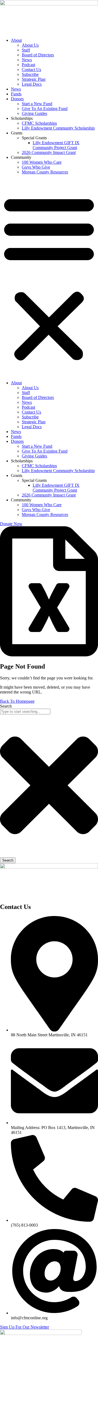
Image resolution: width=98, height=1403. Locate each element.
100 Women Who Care (42, 162)
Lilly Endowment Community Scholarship (58, 128)
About (16, 40)
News (27, 59)
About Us (30, 45)
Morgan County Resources (45, 172)
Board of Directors (38, 55)
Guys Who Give (36, 167)
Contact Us (31, 69)
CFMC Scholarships (39, 123)
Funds (16, 94)
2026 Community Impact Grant (49, 152)
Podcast (28, 64)
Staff (26, 50)
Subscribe (30, 74)
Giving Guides (34, 113)
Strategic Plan (33, 79)
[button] (49, 277)
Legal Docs (32, 84)
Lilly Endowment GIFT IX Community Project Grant (56, 145)
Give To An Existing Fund (45, 108)
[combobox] (25, 711)
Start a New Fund (37, 103)
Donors (17, 98)
